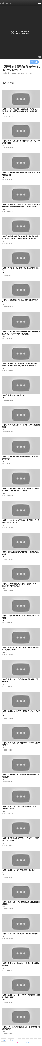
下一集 (34, 62)
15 (36, 1040)
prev (3, 1040)
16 (40, 1040)
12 (23, 1040)
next (27, 1042)
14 (31, 1040)
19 (21, 1042)
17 (13, 1042)
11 (19, 1040)
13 (27, 1040)
